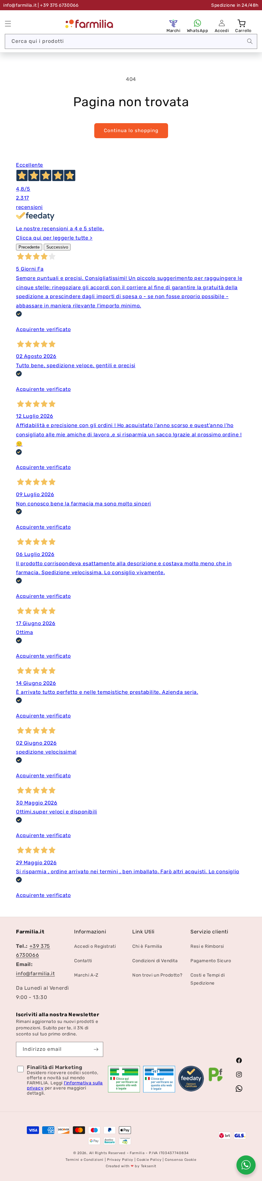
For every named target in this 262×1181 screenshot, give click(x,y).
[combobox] (131, 41)
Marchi (173, 30)
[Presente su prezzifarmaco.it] (215, 1081)
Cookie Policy (149, 1160)
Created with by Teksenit (131, 1166)
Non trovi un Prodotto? (157, 975)
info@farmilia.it (20, 5)
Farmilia (137, 1153)
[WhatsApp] (197, 23)
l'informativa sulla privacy (65, 1085)
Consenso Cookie (180, 1160)
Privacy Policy (120, 1160)
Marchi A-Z (86, 975)
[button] (8, 24)
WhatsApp (197, 30)
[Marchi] (173, 23)
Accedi (222, 30)
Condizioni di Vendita (155, 960)
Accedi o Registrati (95, 946)
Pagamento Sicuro (210, 960)
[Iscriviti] (96, 1049)
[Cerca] (250, 41)
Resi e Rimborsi (207, 946)
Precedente (29, 247)
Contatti (83, 960)
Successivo (57, 247)
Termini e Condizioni (85, 1160)
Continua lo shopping (131, 130)
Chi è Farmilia (147, 946)
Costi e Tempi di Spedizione (207, 979)
